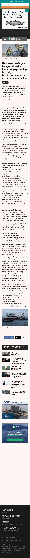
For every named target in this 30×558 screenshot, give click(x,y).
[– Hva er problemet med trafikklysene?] (6, 354)
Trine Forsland (6, 530)
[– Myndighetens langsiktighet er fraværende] (6, 368)
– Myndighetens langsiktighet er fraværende (16, 368)
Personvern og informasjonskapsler (11, 540)
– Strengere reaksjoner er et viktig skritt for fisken (18, 392)
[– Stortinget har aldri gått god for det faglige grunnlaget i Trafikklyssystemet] (6, 360)
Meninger (5, 82)
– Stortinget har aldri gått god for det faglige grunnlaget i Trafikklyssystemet (19, 361)
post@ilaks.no (6, 512)
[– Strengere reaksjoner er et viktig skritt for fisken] (6, 392)
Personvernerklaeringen (8, 537)
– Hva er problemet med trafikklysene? (19, 353)
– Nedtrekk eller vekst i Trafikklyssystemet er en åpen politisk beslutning (18, 375)
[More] (24, 337)
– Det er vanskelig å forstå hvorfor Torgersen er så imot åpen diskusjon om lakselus (18, 384)
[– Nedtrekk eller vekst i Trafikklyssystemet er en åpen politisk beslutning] (6, 374)
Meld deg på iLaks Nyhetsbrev (15, 1)
